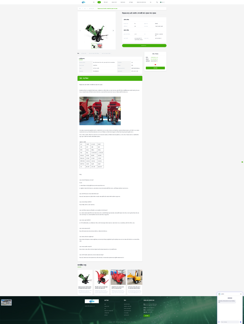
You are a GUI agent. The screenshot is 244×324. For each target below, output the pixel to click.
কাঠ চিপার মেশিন (126, 315)
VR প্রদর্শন (106, 2)
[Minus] (241, 294)
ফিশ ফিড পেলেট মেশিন (127, 308)
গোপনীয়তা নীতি (106, 312)
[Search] (157, 2)
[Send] (241, 322)
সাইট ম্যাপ (106, 315)
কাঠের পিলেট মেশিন (127, 304)
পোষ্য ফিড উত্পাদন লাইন (127, 310)
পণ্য (99, 2)
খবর (150, 2)
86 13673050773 (154, 59)
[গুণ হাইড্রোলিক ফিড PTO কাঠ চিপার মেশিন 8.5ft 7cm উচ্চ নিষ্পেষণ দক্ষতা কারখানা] (118, 277)
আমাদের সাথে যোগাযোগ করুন (141, 2)
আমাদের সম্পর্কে (114, 2)
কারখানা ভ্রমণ (123, 2)
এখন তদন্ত (155, 67)
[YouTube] (242, 162)
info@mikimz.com (154, 57)
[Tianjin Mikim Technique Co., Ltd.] (84, 2)
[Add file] (219, 322)
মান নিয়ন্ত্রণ (131, 2)
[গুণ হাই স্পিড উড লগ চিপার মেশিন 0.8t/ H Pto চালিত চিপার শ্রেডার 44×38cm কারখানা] (134, 277)
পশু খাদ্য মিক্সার (126, 312)
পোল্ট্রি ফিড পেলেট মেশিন (127, 306)
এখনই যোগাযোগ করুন (85, 292)
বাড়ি (93, 2)
